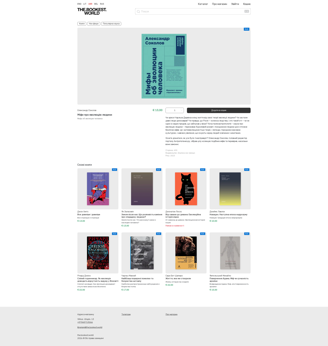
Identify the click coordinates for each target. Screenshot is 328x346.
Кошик (247, 4)
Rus (102, 4)
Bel (96, 4)
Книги (82, 23)
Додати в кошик (218, 110)
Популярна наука (111, 23)
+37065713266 (85, 322)
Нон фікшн (94, 23)
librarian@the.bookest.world (89, 327)
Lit (84, 4)
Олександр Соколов (86, 110)
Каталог (203, 4)
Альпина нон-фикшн (186, 153)
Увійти (235, 4)
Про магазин (219, 4)
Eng (79, 4)
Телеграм (126, 314)
